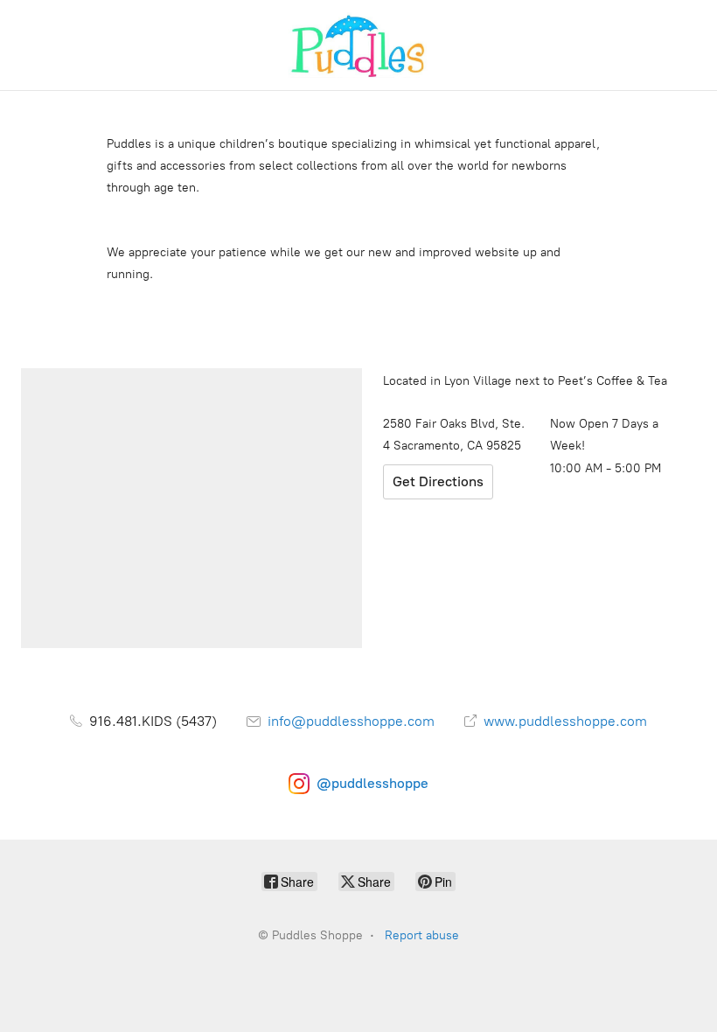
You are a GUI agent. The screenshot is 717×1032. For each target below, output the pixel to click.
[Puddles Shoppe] (358, 45)
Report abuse (422, 935)
